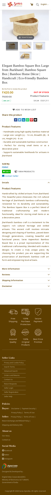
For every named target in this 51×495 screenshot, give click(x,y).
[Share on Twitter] (20, 120)
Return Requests (10, 384)
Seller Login (8, 388)
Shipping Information (12, 280)
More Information (11, 268)
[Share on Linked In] (24, 120)
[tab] (25, 182)
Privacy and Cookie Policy (14, 363)
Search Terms (9, 367)
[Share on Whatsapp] (27, 120)
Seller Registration (11, 392)
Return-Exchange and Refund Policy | (16, 421)
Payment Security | (29, 408)
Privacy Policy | (17, 412)
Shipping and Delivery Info (12, 425)
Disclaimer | (16, 408)
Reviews (6, 274)
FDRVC (5, 167)
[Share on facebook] (16, 120)
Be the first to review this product (14, 89)
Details (5, 182)
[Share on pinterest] (32, 120)
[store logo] (14, 4)
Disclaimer (7, 286)
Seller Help (8, 396)
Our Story (6, 436)
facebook (8, 450)
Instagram (8, 459)
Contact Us (8, 379)
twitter (6, 455)
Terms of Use (29, 412)
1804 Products (26, 171)
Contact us (6, 440)
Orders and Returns (12, 375)
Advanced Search (11, 371)
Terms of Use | (29, 417)
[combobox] (44, 3)
